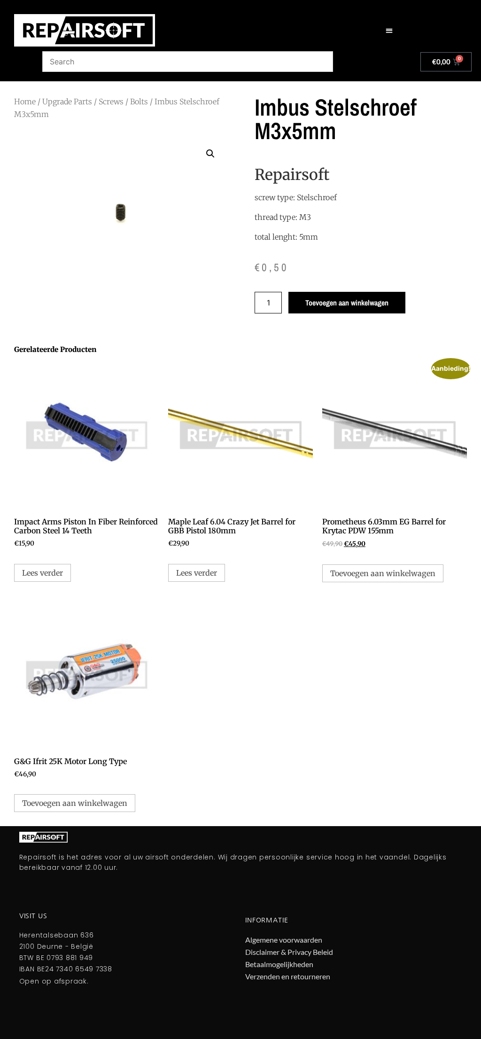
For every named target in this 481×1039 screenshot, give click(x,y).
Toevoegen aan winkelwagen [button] (382, 573)
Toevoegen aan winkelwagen (346, 302)
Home (25, 101)
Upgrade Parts (67, 101)
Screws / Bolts (123, 101)
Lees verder (42, 573)
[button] (389, 30)
